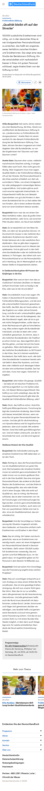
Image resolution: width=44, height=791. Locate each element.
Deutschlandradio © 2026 (14, 781)
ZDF (18, 773)
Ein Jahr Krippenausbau (15, 646)
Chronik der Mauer (11, 777)
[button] (3, 4)
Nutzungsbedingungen (13, 763)
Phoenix (25, 773)
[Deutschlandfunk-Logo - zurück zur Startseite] (22, 4)
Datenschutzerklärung (12, 759)
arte (32, 773)
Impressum (7, 766)
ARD (13, 773)
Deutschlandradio (10, 755)
